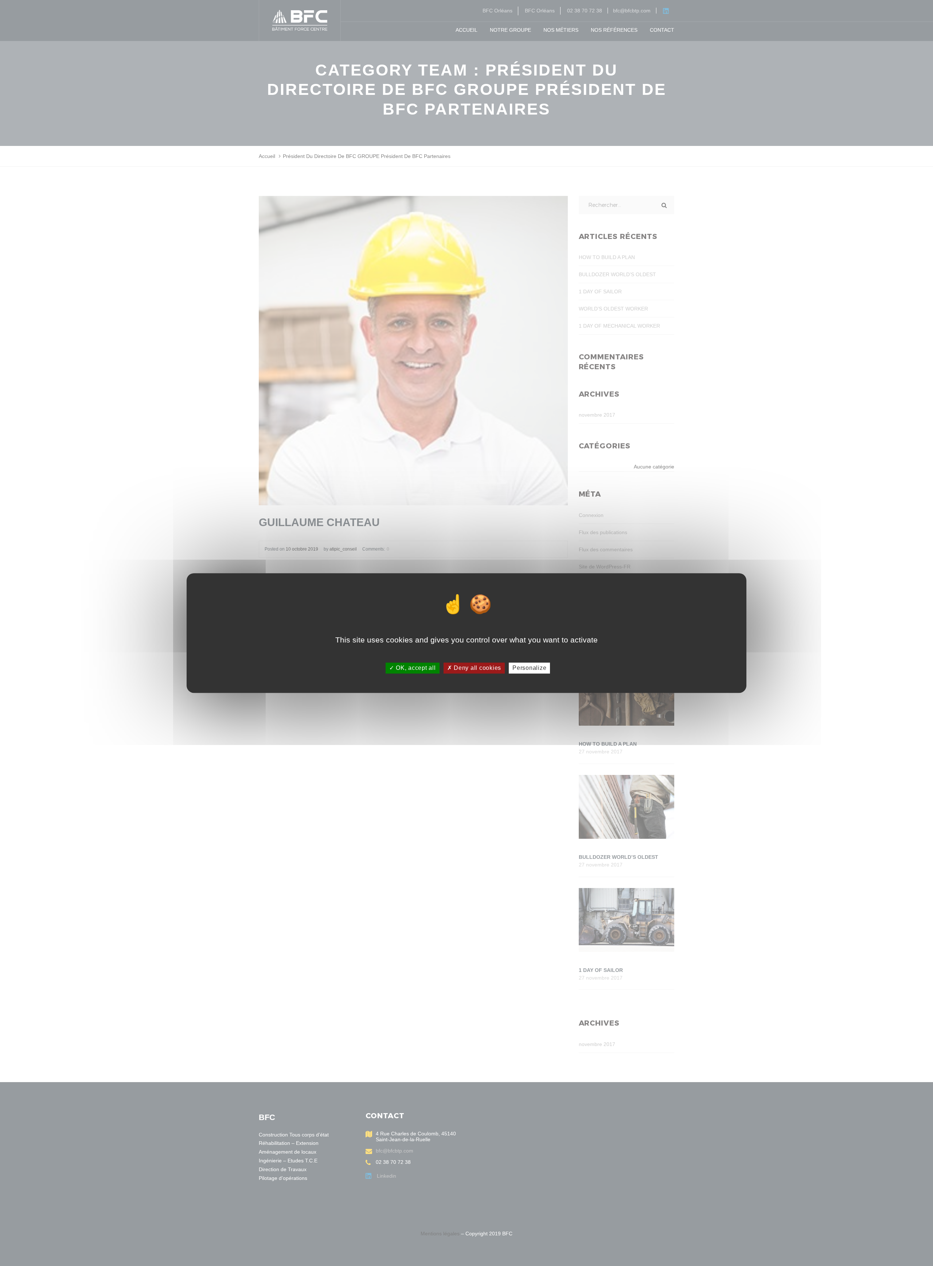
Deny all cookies (476, 668)
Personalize (529, 668)
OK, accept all (415, 668)
